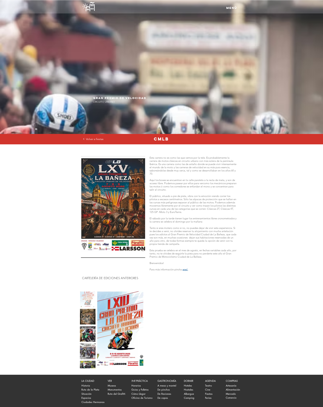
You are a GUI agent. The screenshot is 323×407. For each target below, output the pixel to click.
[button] (232, 8)
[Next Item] (137, 329)
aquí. (185, 269)
